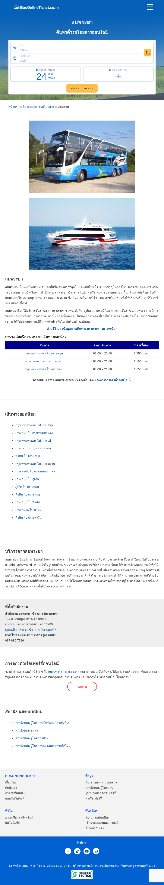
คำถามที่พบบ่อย (15, 793)
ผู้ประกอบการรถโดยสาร (38, 106)
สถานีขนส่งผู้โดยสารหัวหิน (33, 738)
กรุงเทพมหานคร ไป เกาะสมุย (44, 353)
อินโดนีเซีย (12, 823)
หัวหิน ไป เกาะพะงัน (28, 517)
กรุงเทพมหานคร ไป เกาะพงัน (44, 369)
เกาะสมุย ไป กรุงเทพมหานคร (34, 433)
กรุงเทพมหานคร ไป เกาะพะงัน (35, 463)
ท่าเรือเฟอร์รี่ (93, 798)
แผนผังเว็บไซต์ (14, 798)
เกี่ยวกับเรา (12, 782)
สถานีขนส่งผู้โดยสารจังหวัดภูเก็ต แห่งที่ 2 (42, 722)
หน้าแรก (13, 106)
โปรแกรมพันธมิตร (97, 817)
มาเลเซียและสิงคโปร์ (19, 817)
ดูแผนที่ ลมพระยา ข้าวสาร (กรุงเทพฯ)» (30, 629)
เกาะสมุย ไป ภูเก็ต (27, 479)
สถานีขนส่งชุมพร (26, 730)
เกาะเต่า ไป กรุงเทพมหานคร (34, 448)
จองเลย (82, 686)
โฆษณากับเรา (94, 828)
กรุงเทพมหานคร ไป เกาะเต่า (43, 361)
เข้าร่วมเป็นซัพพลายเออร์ (101, 823)
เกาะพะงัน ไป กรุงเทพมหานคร (35, 471)
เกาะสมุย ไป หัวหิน (27, 502)
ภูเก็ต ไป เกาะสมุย (27, 486)
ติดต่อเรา (11, 788)
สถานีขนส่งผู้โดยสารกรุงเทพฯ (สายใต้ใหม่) (43, 746)
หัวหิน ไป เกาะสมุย (27, 456)
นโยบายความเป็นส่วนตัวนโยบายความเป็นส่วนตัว (102, 866)
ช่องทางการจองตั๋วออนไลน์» (112, 380)
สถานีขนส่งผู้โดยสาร (99, 788)
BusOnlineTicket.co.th (63, 671)
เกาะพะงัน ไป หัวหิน (28, 510)
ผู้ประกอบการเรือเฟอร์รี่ (100, 793)
